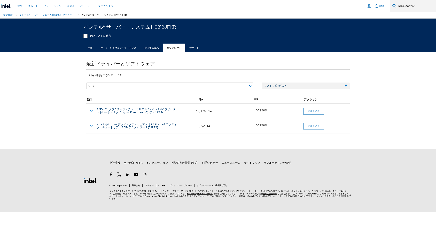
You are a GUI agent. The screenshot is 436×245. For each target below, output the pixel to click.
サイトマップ (252, 163)
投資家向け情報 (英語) (184, 163)
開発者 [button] (71, 5)
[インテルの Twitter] (119, 175)
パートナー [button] (86, 5)
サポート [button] (33, 5)
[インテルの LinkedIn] (128, 175)
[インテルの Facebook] (111, 175)
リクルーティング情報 (277, 163)
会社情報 (114, 163)
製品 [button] (19, 5)
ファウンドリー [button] (107, 5)
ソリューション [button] (52, 5)
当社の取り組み (133, 163)
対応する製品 (151, 47)
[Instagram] (144, 175)
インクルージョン (157, 163)
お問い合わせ (210, 163)
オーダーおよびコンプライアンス (118, 47)
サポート (194, 47)
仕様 (90, 47)
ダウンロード (174, 47)
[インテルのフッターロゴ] (90, 180)
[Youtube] (136, 175)
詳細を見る (314, 110)
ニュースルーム (230, 163)
